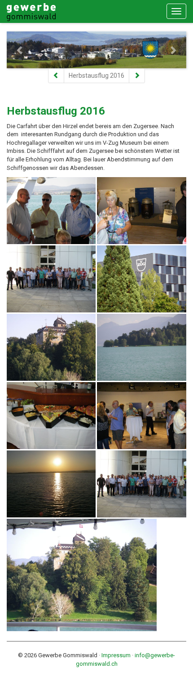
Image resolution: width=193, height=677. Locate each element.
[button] (20, 49)
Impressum (116, 655)
